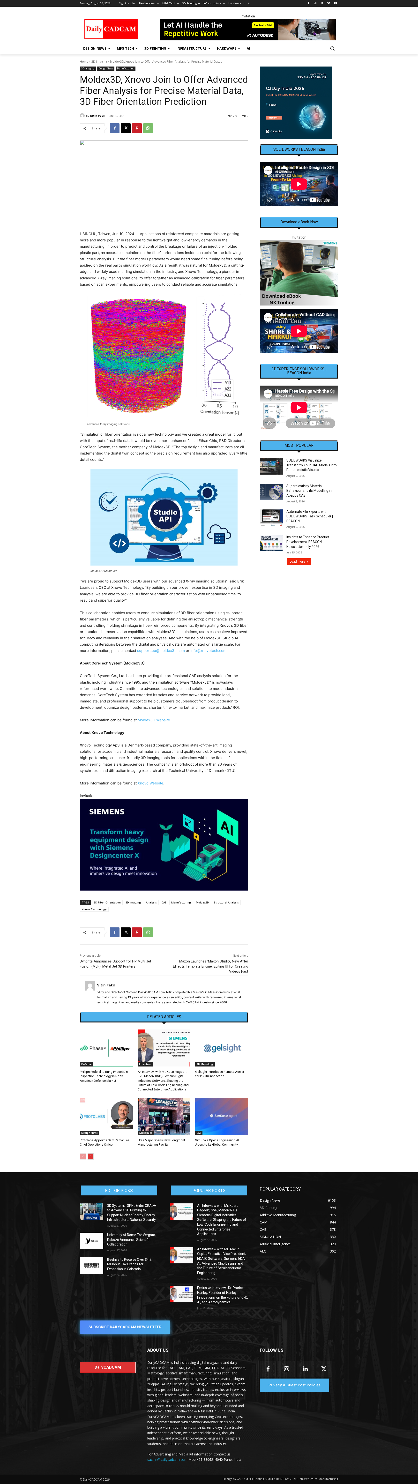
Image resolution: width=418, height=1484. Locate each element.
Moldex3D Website (154, 720)
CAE (164, 902)
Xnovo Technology (94, 909)
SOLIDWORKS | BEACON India (299, 149)
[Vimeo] (328, 3)
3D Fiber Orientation (107, 902)
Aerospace (145, 1132)
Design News (105, 68)
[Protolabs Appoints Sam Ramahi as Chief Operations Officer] (106, 1116)
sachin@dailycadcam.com (167, 1459)
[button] (332, 48)
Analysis (151, 902)
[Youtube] (335, 3)
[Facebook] (308, 3)
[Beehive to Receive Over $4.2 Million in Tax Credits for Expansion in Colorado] (91, 1265)
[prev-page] (83, 1156)
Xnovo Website (150, 783)
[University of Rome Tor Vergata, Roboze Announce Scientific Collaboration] (91, 1241)
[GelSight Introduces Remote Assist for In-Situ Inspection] (221, 1047)
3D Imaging (99, 62)
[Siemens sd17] (164, 845)
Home (84, 62)
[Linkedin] (305, 1369)
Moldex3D (202, 902)
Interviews (145, 1064)
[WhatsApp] (148, 128)
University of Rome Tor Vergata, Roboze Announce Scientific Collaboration (131, 1239)
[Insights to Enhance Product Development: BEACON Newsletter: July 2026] (271, 543)
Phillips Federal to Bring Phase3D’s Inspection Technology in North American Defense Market (104, 1076)
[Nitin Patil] (83, 115)
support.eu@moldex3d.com (161, 650)
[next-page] (91, 1156)
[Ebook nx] (299, 272)
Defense (86, 1064)
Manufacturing (125, 68)
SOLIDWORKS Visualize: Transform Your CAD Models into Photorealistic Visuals (311, 465)
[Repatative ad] (247, 29)
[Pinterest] (137, 128)
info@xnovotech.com (208, 650)
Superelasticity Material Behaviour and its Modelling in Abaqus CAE (309, 490)
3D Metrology (205, 1064)
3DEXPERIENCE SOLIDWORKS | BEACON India (299, 371)
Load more (297, 561)
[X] (322, 3)
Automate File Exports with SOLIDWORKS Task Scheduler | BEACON (309, 516)
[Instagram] (315, 3)
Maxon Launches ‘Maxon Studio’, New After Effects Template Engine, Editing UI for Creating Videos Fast (210, 966)
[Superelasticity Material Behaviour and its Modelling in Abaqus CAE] (271, 492)
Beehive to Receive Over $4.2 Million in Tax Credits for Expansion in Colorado (129, 1264)
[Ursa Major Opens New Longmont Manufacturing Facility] (164, 1116)
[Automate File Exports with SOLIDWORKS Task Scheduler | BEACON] (271, 517)
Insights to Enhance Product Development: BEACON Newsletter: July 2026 (307, 541)
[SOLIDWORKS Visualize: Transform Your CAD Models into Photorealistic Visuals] (271, 466)
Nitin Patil (97, 115)
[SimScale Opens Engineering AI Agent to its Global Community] (221, 1116)
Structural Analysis (226, 902)
